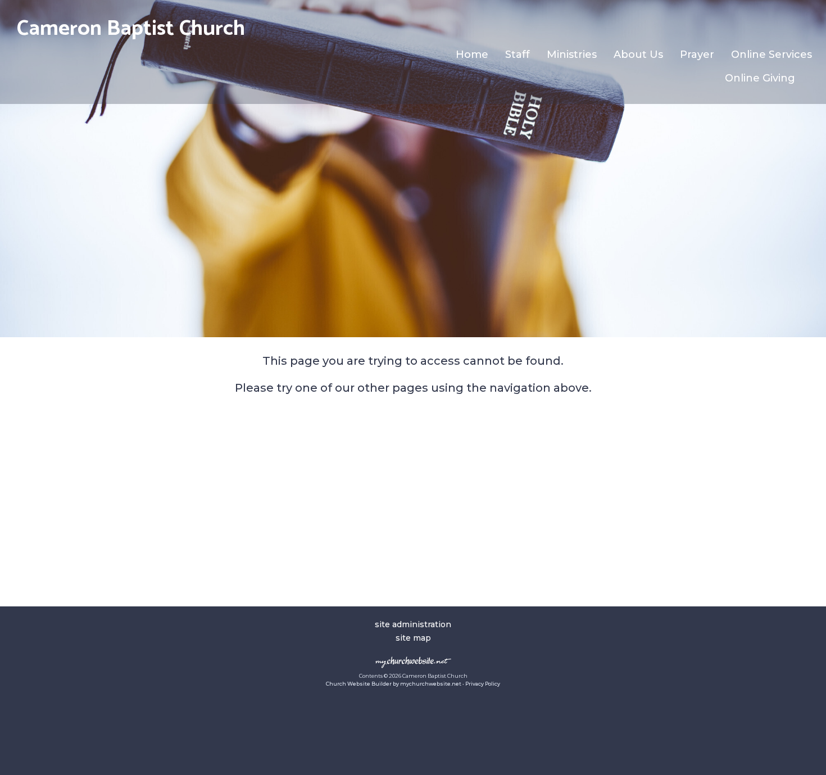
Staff (517, 54)
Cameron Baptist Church (131, 29)
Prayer (697, 54)
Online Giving (760, 78)
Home (472, 54)
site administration (413, 624)
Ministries (572, 54)
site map (413, 638)
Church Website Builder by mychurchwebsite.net (393, 684)
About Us (638, 54)
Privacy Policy (482, 684)
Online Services (771, 54)
